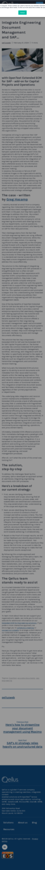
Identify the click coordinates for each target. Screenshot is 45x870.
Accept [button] (22, 13)
